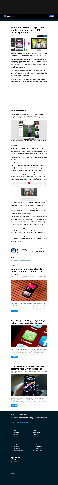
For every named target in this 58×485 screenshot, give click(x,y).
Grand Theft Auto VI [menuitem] (9, 19)
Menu (2, 16)
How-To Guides (36, 436)
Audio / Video (16, 432)
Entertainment (16, 436)
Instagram (13, 422)
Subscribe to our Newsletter (38, 442)
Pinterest (22, 422)
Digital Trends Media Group (17, 477)
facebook (17, 252)
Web (11, 259)
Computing (15, 428)
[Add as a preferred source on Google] (40, 36)
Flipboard (27, 422)
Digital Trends (7, 18)
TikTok (20, 422)
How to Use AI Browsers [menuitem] (44, 19)
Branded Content (36, 444)
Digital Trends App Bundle (37, 450)
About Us (15, 442)
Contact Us (15, 444)
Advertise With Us (16, 446)
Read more (14, 310)
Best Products (35, 434)
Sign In (51, 16)
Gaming (14, 430)
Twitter (15, 422)
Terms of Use (12, 473)
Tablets (34, 427)
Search (56, 16)
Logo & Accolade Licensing (18, 450)
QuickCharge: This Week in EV (25, 259)
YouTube (18, 422)
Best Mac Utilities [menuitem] (28, 19)
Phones (14, 427)
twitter (19, 252)
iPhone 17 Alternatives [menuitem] (54, 19)
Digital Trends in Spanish (37, 448)
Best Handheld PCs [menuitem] (35, 19)
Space (34, 430)
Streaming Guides (36, 432)
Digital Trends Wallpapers (37, 446)
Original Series (36, 438)
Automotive (15, 438)
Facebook (11, 422)
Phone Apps (16, 259)
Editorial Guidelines (16, 448)
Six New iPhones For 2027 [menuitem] (19, 19)
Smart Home (15, 434)
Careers (12, 466)
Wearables (35, 428)
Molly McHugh (13, 35)
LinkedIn (24, 422)
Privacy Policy (24, 466)
